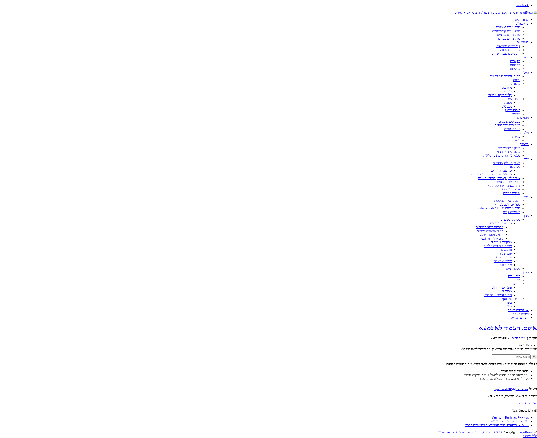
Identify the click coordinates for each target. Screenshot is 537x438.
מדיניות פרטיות (527, 403)
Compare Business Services (510, 417)
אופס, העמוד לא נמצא (508, 328)
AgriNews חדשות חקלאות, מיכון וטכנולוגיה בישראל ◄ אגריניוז (485, 432)
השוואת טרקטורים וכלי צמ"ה (510, 421)
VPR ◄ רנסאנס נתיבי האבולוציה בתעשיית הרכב (497, 425)
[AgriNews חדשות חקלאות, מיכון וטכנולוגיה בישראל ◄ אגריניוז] (495, 12)
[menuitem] (264, 20)
